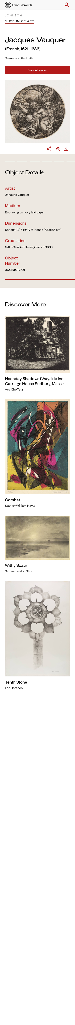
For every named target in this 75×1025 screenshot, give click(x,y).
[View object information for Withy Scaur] (37, 537)
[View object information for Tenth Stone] (37, 628)
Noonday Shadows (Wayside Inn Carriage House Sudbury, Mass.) (34, 381)
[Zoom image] (58, 149)
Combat (12, 499)
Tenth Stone (16, 682)
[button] (66, 5)
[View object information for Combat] (37, 446)
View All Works (37, 70)
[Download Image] (66, 149)
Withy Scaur (16, 565)
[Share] (49, 149)
